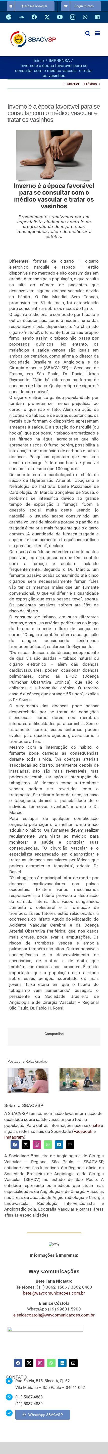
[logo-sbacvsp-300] (45, 1328)
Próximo (90, 84)
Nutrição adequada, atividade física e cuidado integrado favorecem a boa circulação (73, 1079)
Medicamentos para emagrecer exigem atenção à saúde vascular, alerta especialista (21, 1080)
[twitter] (26, 1144)
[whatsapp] (48, 1144)
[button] (11, 1081)
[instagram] (37, 1144)
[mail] (70, 1144)
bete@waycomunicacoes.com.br (54, 1293)
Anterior (73, 84)
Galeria (35, 1080)
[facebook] (15, 1144)
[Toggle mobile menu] (97, 33)
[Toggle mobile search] (87, 33)
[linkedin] (59, 1144)
